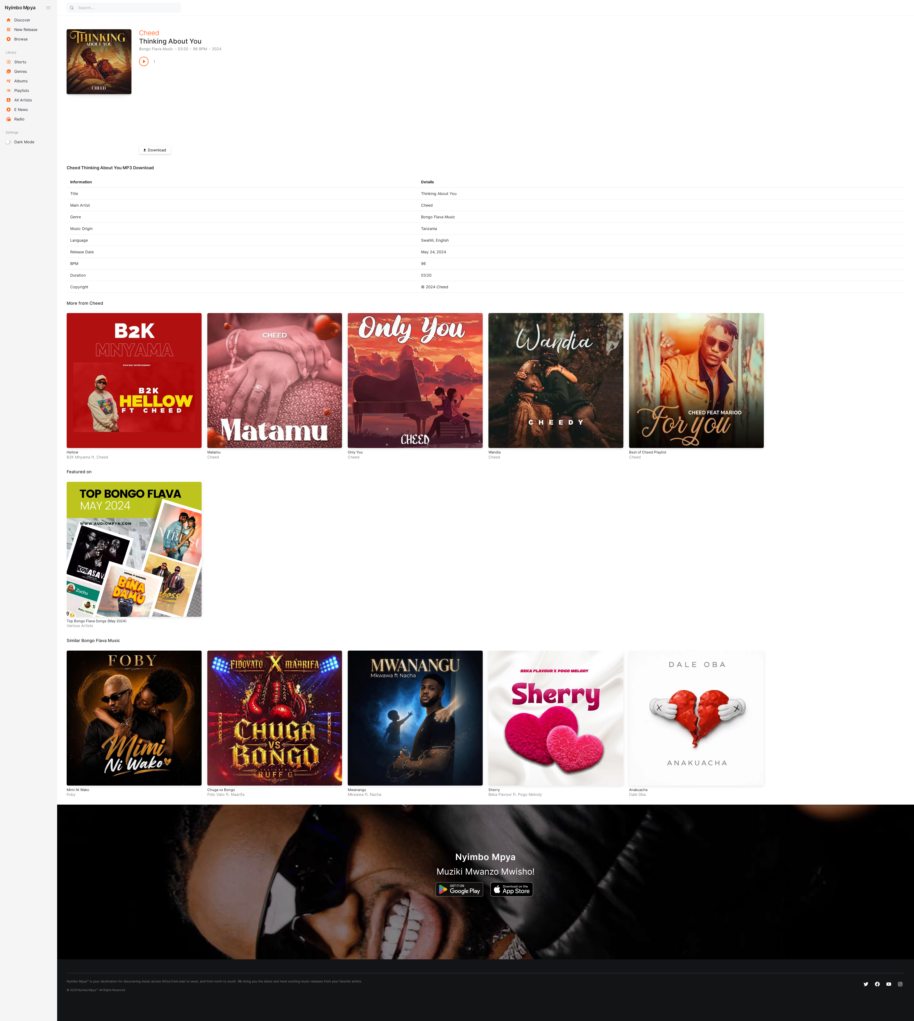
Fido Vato (216, 794)
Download (157, 150)
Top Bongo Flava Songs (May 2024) (96, 621)
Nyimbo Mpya (20, 7)
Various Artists (80, 625)
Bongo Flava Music (156, 48)
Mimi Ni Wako (78, 789)
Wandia (494, 452)
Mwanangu (357, 789)
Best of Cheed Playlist (647, 452)
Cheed (149, 33)
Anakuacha (638, 789)
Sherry (494, 789)
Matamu (214, 452)
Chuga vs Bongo (221, 789)
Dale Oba (637, 794)
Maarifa (237, 794)
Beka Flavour (500, 794)
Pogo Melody (530, 794)
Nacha (375, 794)
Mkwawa (356, 794)
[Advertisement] (282, 104)
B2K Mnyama (78, 457)
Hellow (72, 452)
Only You (355, 452)
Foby (71, 794)
